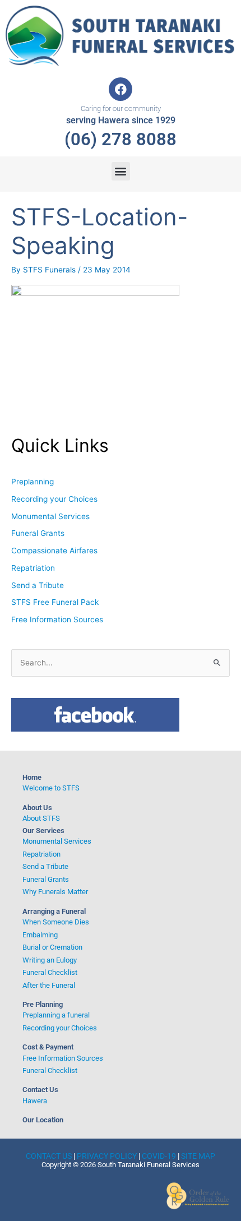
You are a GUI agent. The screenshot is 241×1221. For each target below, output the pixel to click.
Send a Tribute (37, 585)
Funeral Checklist (49, 972)
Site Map (198, 1155)
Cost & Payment (47, 1047)
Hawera (34, 1101)
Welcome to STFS (51, 788)
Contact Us (40, 1089)
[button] (121, 171)
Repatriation (33, 567)
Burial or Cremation (52, 947)
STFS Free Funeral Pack (55, 602)
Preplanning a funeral (56, 1015)
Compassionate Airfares (54, 550)
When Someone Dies (55, 922)
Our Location (42, 1120)
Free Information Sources (57, 619)
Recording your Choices (54, 498)
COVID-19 (159, 1155)
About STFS (41, 818)
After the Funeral (48, 985)
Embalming (40, 935)
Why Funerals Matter (55, 891)
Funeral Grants (37, 533)
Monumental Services (50, 516)
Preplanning (32, 481)
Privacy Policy (107, 1155)
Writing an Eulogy (49, 960)
